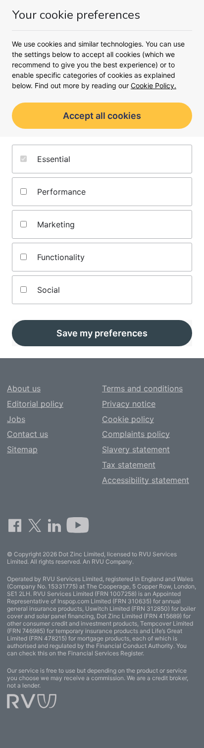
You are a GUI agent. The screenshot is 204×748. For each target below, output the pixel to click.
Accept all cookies (102, 115)
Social (47, 290)
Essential (52, 159)
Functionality (60, 257)
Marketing (55, 224)
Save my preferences (102, 333)
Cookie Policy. (153, 85)
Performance (60, 192)
